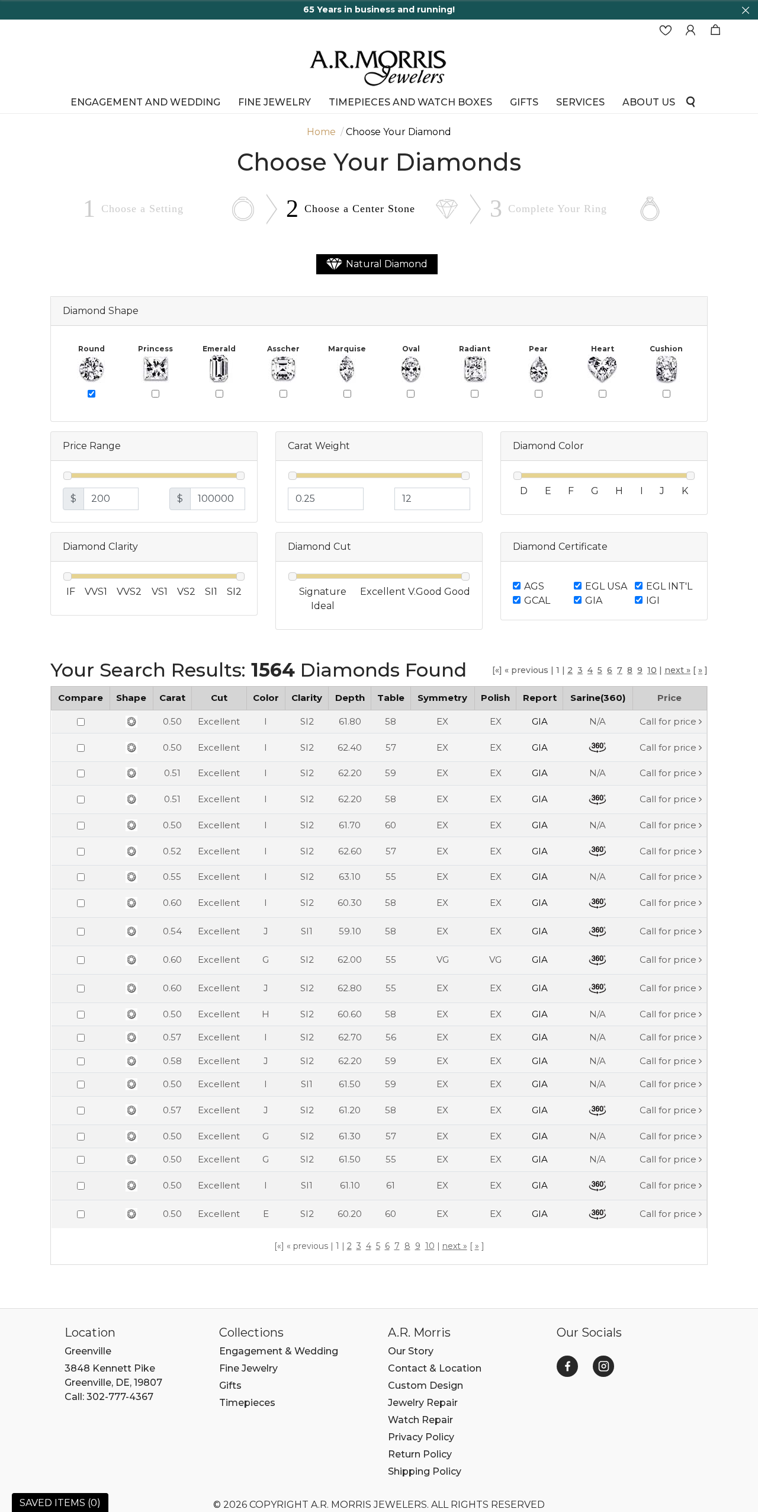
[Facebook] (567, 1366)
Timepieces (247, 1402)
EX (442, 721)
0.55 (172, 876)
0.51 (172, 773)
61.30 (350, 1136)
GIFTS (524, 101)
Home (321, 131)
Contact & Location (434, 1368)
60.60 (350, 1014)
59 (390, 773)
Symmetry (442, 697)
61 (390, 1185)
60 (390, 825)
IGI (653, 600)
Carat (172, 697)
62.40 (350, 747)
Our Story (410, 1351)
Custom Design (425, 1385)
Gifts (230, 1385)
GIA (593, 600)
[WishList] (665, 30)
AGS (534, 586)
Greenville (88, 1351)
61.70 (350, 825)
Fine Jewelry (274, 101)
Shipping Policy (424, 1471)
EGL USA (606, 586)
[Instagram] (603, 1366)
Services (580, 101)
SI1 (307, 931)
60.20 (350, 1213)
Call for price (668, 721)
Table (390, 697)
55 (391, 876)
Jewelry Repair (423, 1402)
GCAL (537, 600)
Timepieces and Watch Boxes (410, 101)
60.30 (350, 902)
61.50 (350, 1084)
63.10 (350, 876)
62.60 (350, 851)
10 (652, 670)
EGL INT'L (669, 586)
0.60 (172, 902)
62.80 (350, 988)
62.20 (350, 773)
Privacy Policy (421, 1437)
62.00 (350, 959)
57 (391, 747)
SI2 (307, 721)
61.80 (350, 721)
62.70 (350, 1037)
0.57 (172, 1037)
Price (669, 697)
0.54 (172, 931)
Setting (142, 208)
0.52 (172, 851)
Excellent (219, 721)
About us (648, 101)
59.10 (350, 931)
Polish (495, 697)
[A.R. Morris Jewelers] (379, 66)
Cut (219, 697)
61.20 (350, 1110)
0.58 (172, 1060)
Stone (359, 208)
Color (266, 697)
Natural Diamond (387, 264)
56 (391, 1037)
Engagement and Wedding (145, 101)
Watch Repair (420, 1419)
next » (677, 670)
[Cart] (715, 30)
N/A (597, 721)
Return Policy (420, 1454)
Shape (131, 697)
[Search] (690, 100)
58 (390, 721)
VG (442, 959)
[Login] (690, 30)
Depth (350, 697)
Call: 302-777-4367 (109, 1396)
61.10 (350, 1185)
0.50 (172, 721)
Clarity (306, 697)
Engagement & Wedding (278, 1351)
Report (540, 697)
